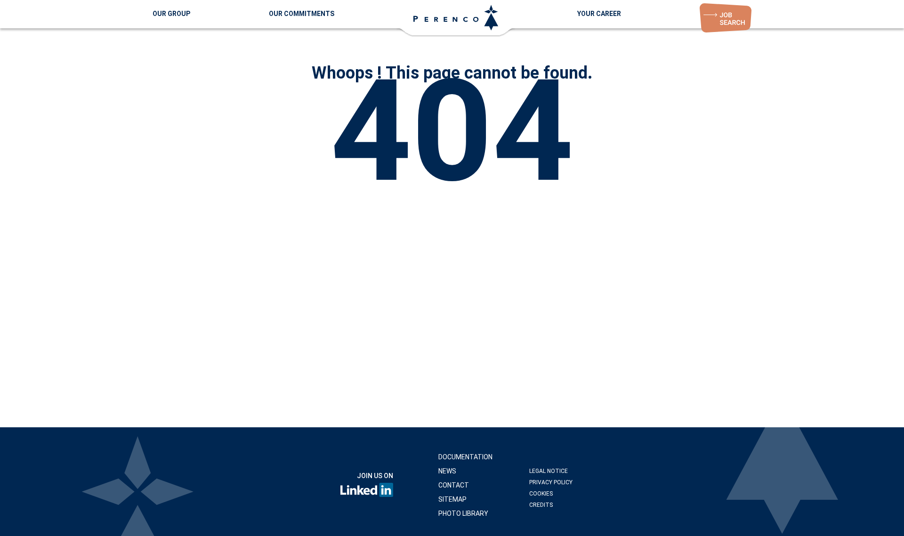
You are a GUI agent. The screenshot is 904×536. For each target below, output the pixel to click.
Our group (171, 13)
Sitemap (452, 499)
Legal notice (548, 471)
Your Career (599, 13)
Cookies (541, 493)
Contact (453, 485)
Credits (541, 505)
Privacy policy (551, 482)
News (447, 471)
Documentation (465, 457)
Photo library (463, 513)
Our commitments (301, 13)
